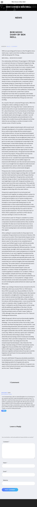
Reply (3, 410)
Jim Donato (4, 392)
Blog (8, 46)
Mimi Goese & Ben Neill (18, 7)
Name (5, 462)
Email (5, 471)
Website (5, 480)
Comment (6, 441)
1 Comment (14, 46)
